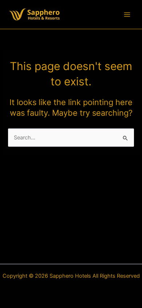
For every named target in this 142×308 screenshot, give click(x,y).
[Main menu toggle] (127, 14)
